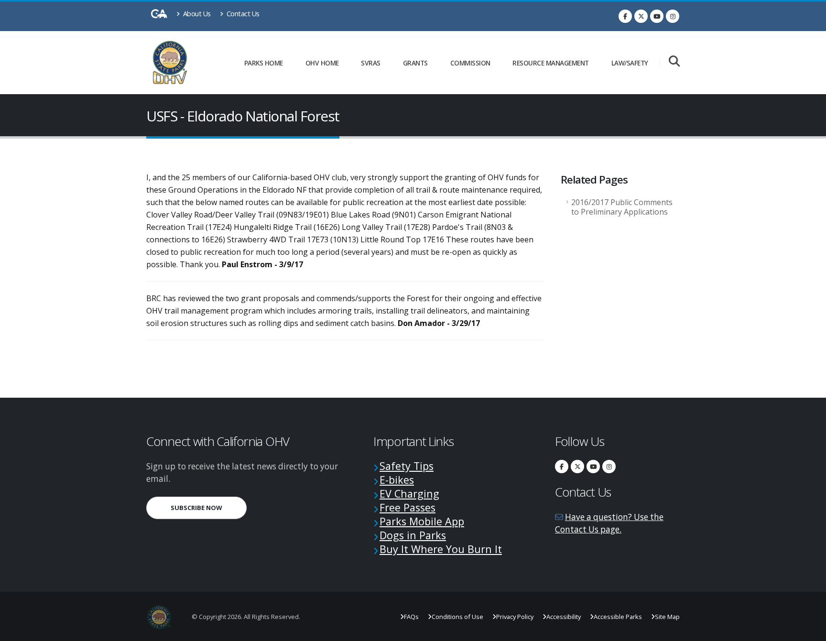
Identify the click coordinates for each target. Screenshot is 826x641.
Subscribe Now (209, 507)
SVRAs (370, 62)
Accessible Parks (618, 616)
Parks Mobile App (422, 521)
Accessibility (563, 616)
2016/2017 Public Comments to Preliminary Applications (622, 207)
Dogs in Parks (413, 535)
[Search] (674, 61)
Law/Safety (629, 62)
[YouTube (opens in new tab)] (656, 16)
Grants (415, 62)
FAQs (411, 616)
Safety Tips (407, 466)
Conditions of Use (457, 616)
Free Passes (407, 507)
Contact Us (242, 13)
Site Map (667, 616)
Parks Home (263, 62)
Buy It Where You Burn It (441, 549)
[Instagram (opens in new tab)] (672, 16)
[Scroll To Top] (809, 630)
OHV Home (322, 62)
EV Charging (409, 493)
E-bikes (397, 480)
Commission (470, 62)
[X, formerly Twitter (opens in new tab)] (641, 16)
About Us (196, 13)
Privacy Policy (514, 616)
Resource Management (550, 62)
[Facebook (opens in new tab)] (625, 16)
